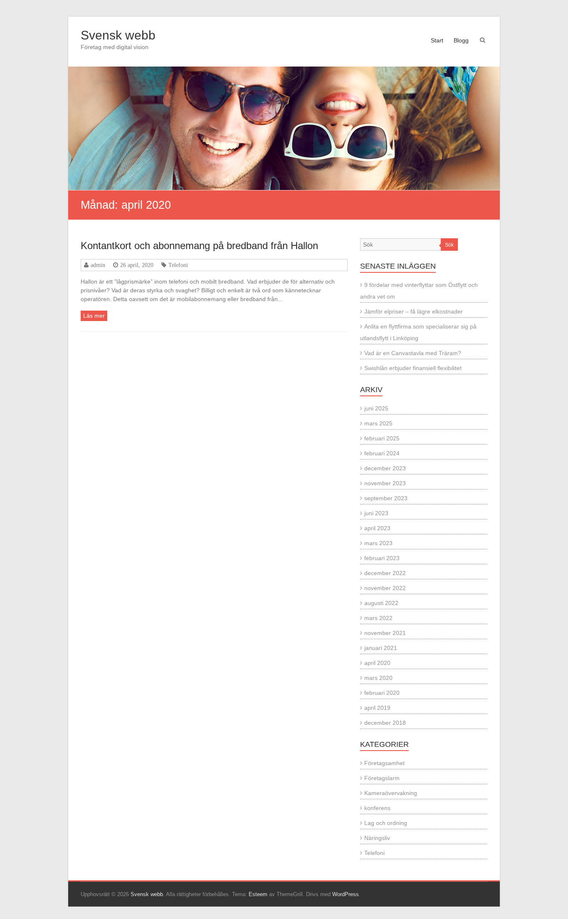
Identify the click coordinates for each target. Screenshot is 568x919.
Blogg (461, 40)
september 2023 (385, 498)
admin (98, 265)
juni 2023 (376, 513)
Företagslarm (382, 778)
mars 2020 (378, 677)
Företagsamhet (384, 763)
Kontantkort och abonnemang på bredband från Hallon (199, 245)
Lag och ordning (385, 823)
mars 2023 (378, 543)
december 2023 (385, 468)
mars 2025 (378, 423)
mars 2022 (378, 618)
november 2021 (385, 633)
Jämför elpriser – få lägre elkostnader (413, 311)
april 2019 (377, 707)
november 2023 (385, 483)
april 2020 (377, 663)
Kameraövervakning (390, 793)
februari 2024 (382, 453)
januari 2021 (380, 648)
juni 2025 (376, 408)
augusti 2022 (381, 603)
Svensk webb (118, 35)
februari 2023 (382, 558)
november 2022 (385, 588)
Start (437, 40)
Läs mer (94, 315)
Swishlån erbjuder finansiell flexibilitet (413, 368)
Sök (449, 245)
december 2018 (385, 722)
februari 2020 (382, 692)
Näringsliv (377, 838)
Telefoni (178, 265)
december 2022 (385, 573)
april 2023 (377, 528)
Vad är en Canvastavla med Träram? (412, 353)
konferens (377, 808)
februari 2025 (382, 438)
